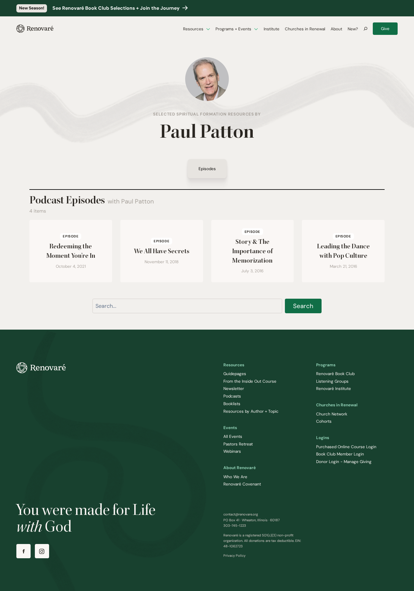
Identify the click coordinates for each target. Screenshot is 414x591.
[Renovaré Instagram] (42, 551)
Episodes (207, 168)
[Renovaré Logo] (34, 29)
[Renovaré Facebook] (23, 551)
